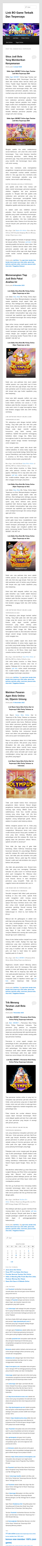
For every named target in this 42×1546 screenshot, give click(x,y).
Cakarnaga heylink (15, 1476)
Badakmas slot (10, 1358)
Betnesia (8, 1349)
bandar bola (32, 260)
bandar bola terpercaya (13, 262)
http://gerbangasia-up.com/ (17, 1407)
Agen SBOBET (14, 77)
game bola (31, 262)
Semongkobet (12, 1521)
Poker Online (25, 38)
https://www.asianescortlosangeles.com (23, 1457)
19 (16, 1255)
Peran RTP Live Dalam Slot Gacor (17, 1272)
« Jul (11, 1262)
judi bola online (15, 264)
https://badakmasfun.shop (19, 1418)
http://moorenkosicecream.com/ (18, 1396)
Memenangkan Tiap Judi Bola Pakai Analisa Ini (16, 278)
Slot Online (9, 42)
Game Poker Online (28, 463)
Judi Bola (15, 38)
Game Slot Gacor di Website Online (17, 1281)
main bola (24, 264)
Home (8, 38)
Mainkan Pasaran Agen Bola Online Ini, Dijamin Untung (16, 696)
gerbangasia (12, 1437)
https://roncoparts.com (13, 1366)
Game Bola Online (22, 715)
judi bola (28, 242)
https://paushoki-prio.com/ (21, 1321)
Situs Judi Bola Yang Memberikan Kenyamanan (15, 60)
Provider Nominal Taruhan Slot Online (18, 1274)
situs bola (9, 266)
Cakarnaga (11, 1308)
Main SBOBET (20, 958)
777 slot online (10, 1533)
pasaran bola (32, 264)
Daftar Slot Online (21, 230)
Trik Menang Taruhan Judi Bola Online (15, 1006)
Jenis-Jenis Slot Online (13, 1270)
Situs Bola (16, 297)
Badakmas (18, 1330)
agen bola (25, 260)
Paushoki (11, 1289)
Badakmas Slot (18, 1504)
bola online (24, 262)
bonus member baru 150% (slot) (14, 1536)
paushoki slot (16, 1339)
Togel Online (19, 42)
